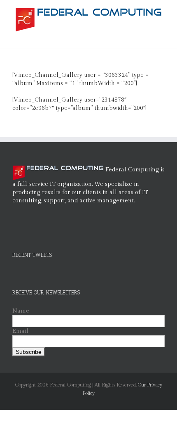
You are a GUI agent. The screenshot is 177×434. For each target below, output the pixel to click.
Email (20, 331)
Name (20, 311)
